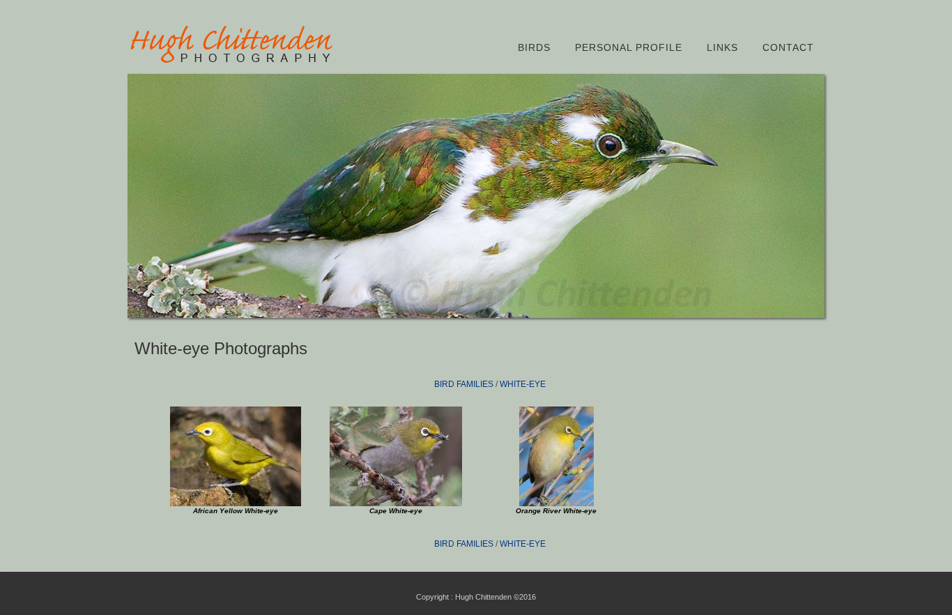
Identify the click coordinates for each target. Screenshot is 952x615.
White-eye (523, 384)
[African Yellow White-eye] (235, 503)
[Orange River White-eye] (556, 503)
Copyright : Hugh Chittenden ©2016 (476, 597)
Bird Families (463, 384)
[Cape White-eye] (396, 503)
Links (722, 47)
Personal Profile (628, 47)
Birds (534, 47)
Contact (788, 47)
